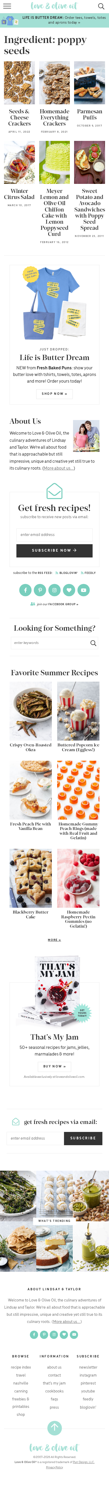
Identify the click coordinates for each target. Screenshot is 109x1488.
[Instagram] (55, 590)
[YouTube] (84, 590)
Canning (21, 1391)
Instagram (88, 1375)
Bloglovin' (68, 573)
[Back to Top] (54, 1428)
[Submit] (91, 643)
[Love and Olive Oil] (54, 1448)
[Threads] (69, 590)
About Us (54, 1367)
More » (35, 940)
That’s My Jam (54, 1383)
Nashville (20, 1383)
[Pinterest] (40, 590)
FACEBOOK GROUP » (58, 604)
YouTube (88, 1391)
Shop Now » (55, 394)
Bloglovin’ (88, 1407)
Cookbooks (54, 1391)
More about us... (59, 468)
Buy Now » (54, 1066)
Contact (54, 1375)
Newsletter (88, 1367)
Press (54, 1407)
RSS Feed (45, 573)
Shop (21, 1415)
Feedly (90, 573)
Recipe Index (21, 1367)
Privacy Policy (54, 1467)
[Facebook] (25, 590)
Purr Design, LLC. (84, 1462)
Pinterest (88, 1383)
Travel (21, 1375)
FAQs (54, 1399)
